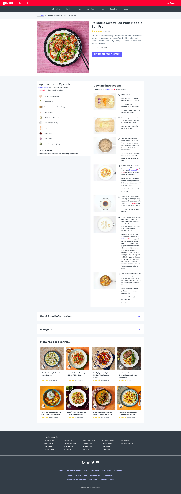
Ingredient (90, 9)
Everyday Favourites (70, 443)
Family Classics (68, 446)
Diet (79, 9)
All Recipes (56, 9)
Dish (102, 9)
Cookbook (40, 15)
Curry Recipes (68, 440)
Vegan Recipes (125, 440)
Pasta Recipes (106, 446)
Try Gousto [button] (171, 3)
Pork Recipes (106, 449)
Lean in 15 (86, 449)
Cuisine (68, 9)
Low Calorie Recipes (108, 440)
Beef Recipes (48, 446)
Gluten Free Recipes (89, 440)
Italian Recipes (87, 446)
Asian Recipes (48, 443)
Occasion (113, 9)
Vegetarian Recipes (127, 443)
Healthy (126, 9)
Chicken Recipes (49, 449)
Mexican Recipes (107, 443)
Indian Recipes (87, 443)
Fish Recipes (67, 449)
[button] (90, 316)
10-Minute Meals (49, 440)
